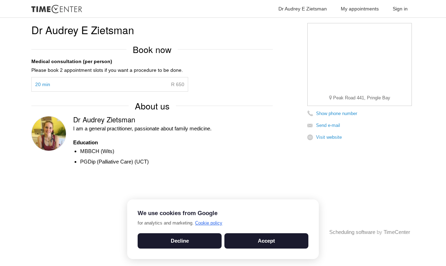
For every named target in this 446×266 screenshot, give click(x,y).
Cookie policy (208, 223)
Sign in (400, 9)
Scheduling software (352, 232)
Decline (180, 241)
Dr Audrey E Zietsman (302, 9)
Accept (266, 241)
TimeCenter (397, 232)
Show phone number (336, 113)
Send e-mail (328, 125)
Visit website (329, 137)
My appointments (360, 9)
